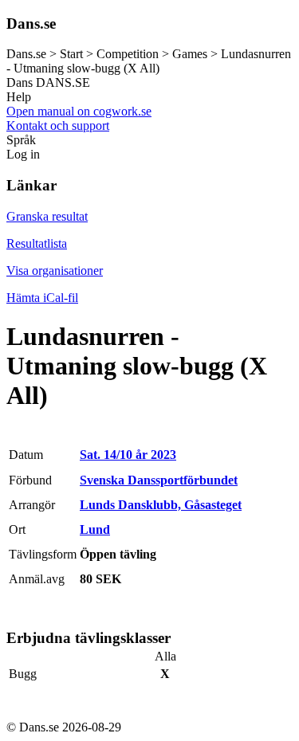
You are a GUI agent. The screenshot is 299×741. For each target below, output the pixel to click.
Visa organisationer (54, 270)
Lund (95, 529)
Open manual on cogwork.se (78, 111)
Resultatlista (36, 243)
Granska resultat (47, 216)
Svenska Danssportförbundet (159, 480)
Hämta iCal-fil (42, 297)
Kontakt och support (57, 125)
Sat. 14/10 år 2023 (128, 454)
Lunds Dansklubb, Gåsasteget (161, 505)
